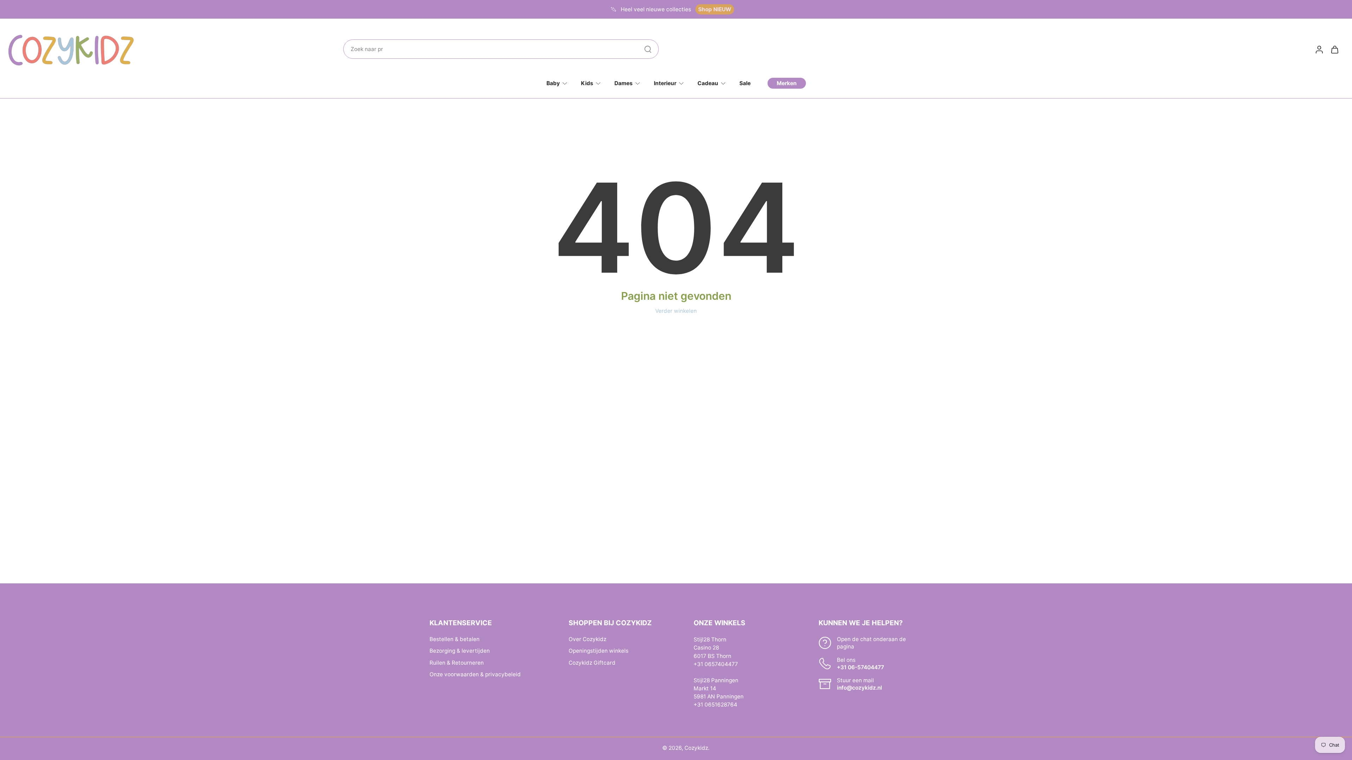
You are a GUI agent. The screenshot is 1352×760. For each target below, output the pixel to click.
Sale (745, 83)
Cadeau (707, 83)
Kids (587, 83)
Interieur (665, 83)
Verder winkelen (676, 311)
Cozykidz (696, 748)
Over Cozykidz (587, 639)
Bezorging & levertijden (460, 650)
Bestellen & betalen (455, 639)
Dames (623, 83)
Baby (553, 83)
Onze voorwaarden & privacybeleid (475, 674)
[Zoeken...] (648, 49)
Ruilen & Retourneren (457, 662)
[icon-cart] (1334, 49)
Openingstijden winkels (598, 650)
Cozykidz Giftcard (592, 662)
